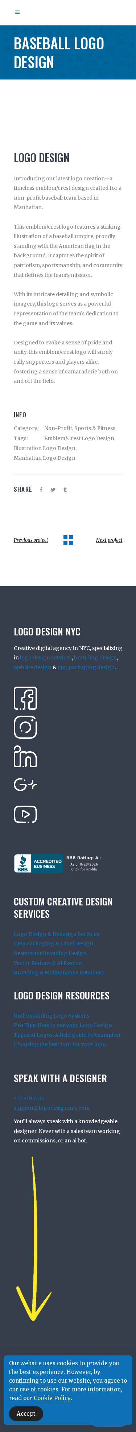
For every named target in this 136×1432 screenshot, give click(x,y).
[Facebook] (25, 698)
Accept (26, 1413)
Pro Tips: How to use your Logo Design (63, 1025)
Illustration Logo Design (44, 448)
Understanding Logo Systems (51, 1015)
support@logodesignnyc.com (52, 1108)
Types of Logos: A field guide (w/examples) (67, 1035)
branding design (95, 657)
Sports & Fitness (94, 428)
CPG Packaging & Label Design (53, 943)
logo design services (46, 657)
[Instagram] (25, 727)
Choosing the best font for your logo (60, 1044)
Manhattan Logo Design (44, 458)
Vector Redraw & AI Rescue (48, 963)
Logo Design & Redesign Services (56, 934)
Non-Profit (58, 428)
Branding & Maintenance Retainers (59, 972)
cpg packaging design (86, 667)
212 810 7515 (29, 1098)
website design (32, 667)
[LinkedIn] (25, 756)
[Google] (25, 785)
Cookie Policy (52, 1398)
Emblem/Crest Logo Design (79, 438)
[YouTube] (25, 814)
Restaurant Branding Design (50, 953)
